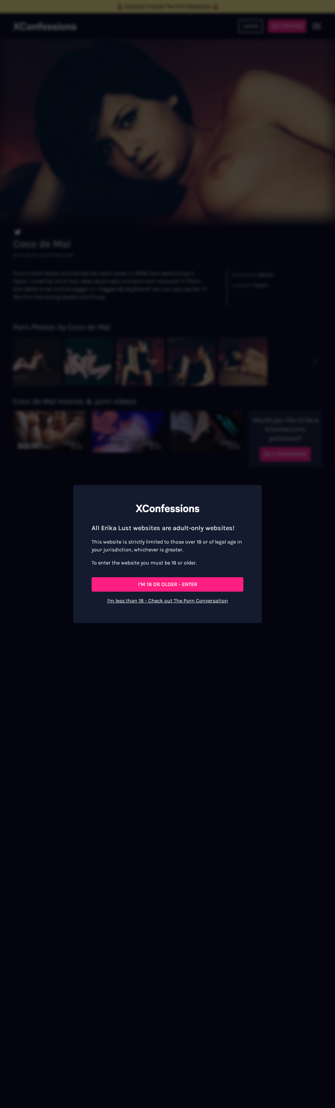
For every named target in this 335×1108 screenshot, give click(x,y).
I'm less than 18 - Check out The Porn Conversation (167, 600)
